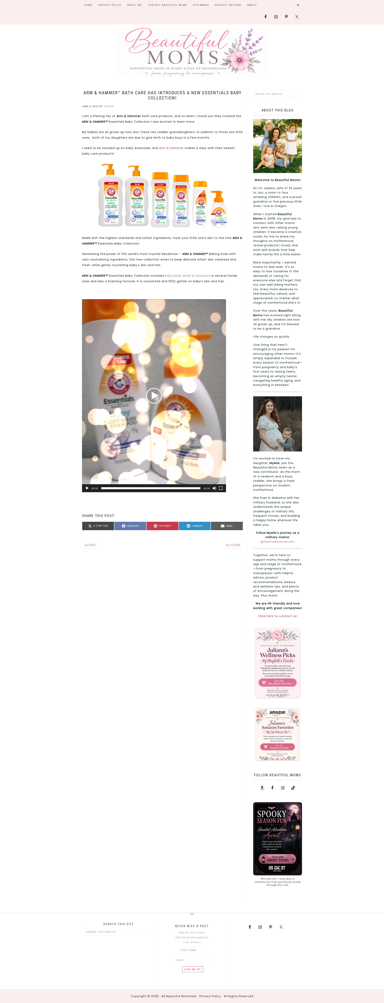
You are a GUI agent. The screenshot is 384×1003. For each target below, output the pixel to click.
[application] (154, 395)
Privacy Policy (210, 996)
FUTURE (233, 545)
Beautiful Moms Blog (192, 52)
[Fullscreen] (221, 488)
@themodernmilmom (278, 542)
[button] (154, 396)
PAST (90, 545)
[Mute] (214, 488)
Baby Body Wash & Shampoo (187, 276)
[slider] (150, 488)
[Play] (87, 488)
